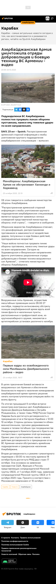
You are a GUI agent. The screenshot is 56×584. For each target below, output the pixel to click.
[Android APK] (9, 561)
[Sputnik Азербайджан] (7, 19)
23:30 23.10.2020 (8, 70)
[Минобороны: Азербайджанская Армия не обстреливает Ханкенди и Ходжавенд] (28, 161)
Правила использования (30, 537)
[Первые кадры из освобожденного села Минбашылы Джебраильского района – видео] (28, 342)
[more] (51, 193)
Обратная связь (24, 554)
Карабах (8, 361)
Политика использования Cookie (15, 544)
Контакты (15, 537)
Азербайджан (26, 487)
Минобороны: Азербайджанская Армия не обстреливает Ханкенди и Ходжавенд (26, 184)
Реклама (35, 554)
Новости (15, 487)
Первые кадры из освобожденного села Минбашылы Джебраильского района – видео (26, 369)
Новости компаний (9, 554)
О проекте (5, 537)
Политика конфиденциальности (14, 541)
